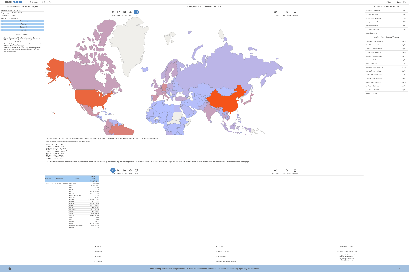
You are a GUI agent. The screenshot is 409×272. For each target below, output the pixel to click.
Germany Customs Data (386, 60)
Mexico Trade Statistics (386, 71)
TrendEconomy (13, 18)
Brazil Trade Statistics (386, 45)
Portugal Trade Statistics (386, 75)
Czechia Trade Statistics (386, 56)
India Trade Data (386, 63)
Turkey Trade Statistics (386, 82)
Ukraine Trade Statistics (386, 78)
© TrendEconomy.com (346, 260)
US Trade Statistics (386, 29)
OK (398, 269)
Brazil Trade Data (386, 14)
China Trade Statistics (386, 18)
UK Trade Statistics (386, 86)
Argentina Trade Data (386, 11)
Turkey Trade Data (386, 25)
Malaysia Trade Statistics (386, 67)
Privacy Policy (232, 269)
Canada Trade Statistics (386, 48)
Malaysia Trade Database (386, 22)
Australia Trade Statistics (386, 41)
